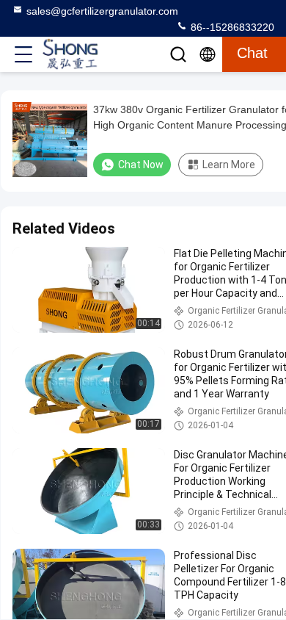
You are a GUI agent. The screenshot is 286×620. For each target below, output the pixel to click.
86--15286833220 (231, 27)
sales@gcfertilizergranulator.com (102, 11)
